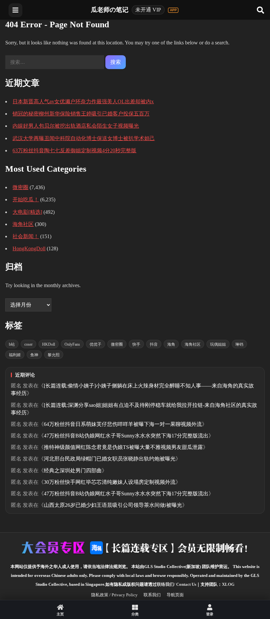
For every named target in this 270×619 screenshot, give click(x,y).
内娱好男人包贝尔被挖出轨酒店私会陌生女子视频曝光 (76, 126)
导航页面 (175, 594)
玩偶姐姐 (218, 344)
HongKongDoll (29, 248)
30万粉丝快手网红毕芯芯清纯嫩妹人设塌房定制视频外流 (110, 482)
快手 (136, 344)
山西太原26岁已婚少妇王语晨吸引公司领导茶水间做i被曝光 (113, 505)
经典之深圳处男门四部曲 (73, 470)
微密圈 (20, 187)
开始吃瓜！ (26, 199)
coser (28, 344)
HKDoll (48, 344)
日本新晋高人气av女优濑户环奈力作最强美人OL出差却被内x (83, 101)
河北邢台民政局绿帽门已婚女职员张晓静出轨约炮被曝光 (110, 458)
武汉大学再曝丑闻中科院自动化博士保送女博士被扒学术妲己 (84, 138)
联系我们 (152, 594)
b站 (12, 344)
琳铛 (239, 344)
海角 (171, 344)
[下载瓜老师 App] (173, 10)
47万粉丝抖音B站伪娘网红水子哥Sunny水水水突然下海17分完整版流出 (126, 435)
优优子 (95, 344)
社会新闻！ (26, 236)
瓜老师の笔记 (109, 9)
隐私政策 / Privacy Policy (114, 594)
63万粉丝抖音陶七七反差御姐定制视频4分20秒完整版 (74, 150)
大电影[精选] (27, 212)
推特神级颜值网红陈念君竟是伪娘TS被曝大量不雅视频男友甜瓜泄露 (123, 447)
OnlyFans (72, 344)
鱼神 (34, 355)
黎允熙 (54, 355)
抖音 (154, 344)
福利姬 (15, 355)
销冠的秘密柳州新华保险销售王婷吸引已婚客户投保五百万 (81, 113)
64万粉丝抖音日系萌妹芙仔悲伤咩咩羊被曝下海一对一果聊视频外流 (123, 424)
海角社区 (23, 224)
